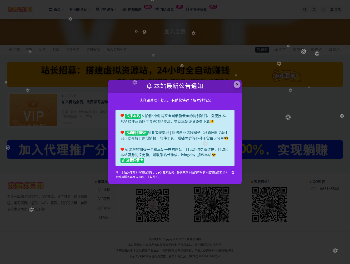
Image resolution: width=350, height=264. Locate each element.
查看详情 (133, 160)
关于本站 (133, 116)
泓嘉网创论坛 (136, 133)
